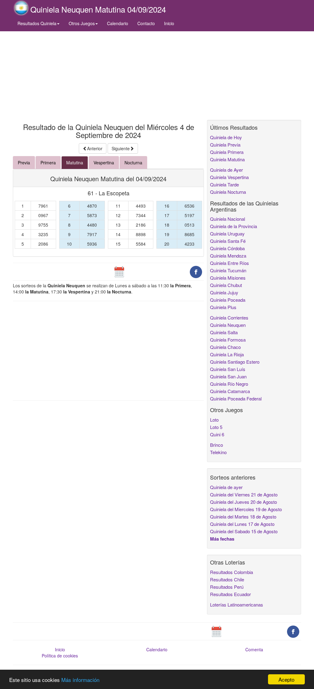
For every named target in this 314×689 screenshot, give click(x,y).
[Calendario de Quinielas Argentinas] (119, 271)
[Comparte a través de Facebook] (196, 271)
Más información (80, 679)
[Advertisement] (108, 76)
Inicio (169, 23)
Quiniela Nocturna (228, 192)
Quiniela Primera (226, 152)
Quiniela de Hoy (226, 137)
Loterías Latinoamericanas (236, 604)
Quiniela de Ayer (226, 170)
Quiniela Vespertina (229, 177)
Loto (214, 419)
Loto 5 (216, 427)
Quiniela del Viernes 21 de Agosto (244, 494)
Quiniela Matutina (227, 159)
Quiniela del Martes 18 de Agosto (243, 516)
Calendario (117, 23)
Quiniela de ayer (226, 487)
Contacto (146, 23)
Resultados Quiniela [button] (36, 23)
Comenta (254, 649)
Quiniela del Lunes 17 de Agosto (242, 524)
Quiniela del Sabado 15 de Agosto (244, 531)
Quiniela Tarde (224, 184)
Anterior (94, 148)
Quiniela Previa (225, 144)
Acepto (286, 679)
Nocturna (133, 162)
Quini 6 (217, 434)
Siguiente (121, 148)
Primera (48, 162)
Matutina (74, 162)
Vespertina (104, 162)
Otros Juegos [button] (82, 23)
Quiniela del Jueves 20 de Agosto (243, 502)
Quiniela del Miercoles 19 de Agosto (246, 509)
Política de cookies (60, 656)
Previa (24, 162)
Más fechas (222, 538)
